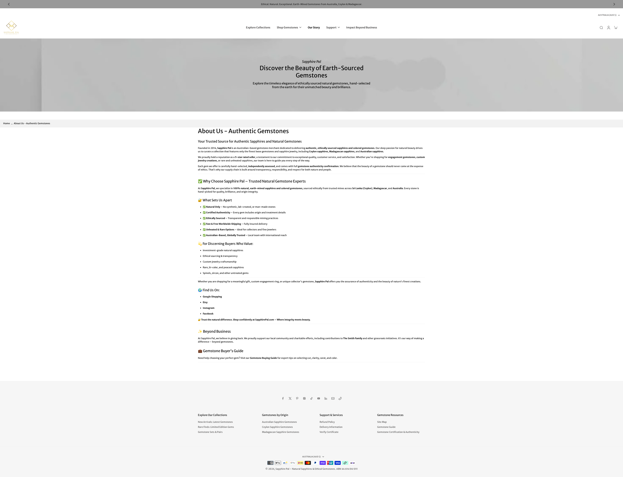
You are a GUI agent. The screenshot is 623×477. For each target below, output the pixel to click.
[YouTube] (318, 398)
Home (6, 123)
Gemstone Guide (386, 427)
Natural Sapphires (302, 468)
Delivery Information (331, 427)
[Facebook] (283, 398)
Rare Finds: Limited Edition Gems (216, 427)
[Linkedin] (325, 398)
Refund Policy (327, 422)
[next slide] (614, 4)
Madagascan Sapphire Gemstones (280, 432)
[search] (601, 27)
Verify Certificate (329, 432)
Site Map (382, 422)
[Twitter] (290, 398)
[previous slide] (9, 4)
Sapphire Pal (282, 468)
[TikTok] (311, 398)
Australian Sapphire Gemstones (279, 422)
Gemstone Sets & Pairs (210, 432)
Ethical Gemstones (325, 468)
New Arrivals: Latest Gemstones (215, 422)
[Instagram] (304, 398)
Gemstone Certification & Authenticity (398, 432)
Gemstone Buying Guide (263, 358)
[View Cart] (615, 27)
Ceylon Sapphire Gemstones (277, 427)
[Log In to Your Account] (608, 27)
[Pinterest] (297, 398)
